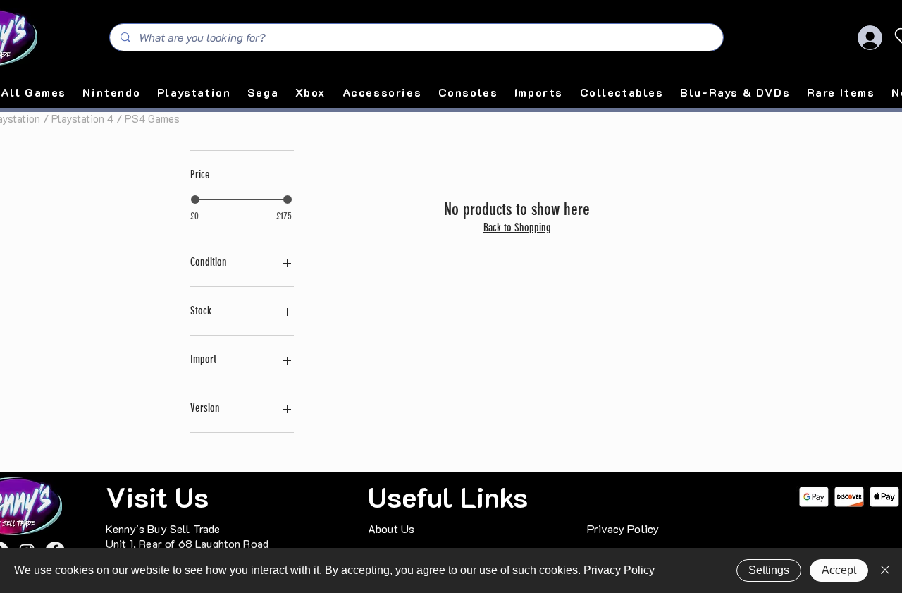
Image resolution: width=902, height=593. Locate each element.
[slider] (195, 199)
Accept (839, 570)
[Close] (885, 570)
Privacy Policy (619, 570)
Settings (768, 570)
